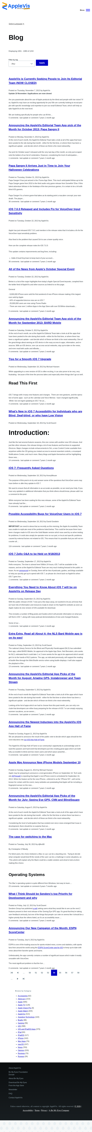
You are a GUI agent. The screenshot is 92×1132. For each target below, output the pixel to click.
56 (67, 973)
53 (49, 973)
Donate (11, 1075)
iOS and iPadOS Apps (27, 1029)
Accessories (23, 996)
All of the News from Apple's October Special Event (41, 269)
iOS (19, 1026)
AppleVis (21, 1014)
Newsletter (13, 1089)
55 (61, 973)
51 (37, 973)
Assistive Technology (26, 1017)
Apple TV (21, 1005)
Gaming (21, 1023)
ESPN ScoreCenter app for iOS (50, 948)
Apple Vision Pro (24, 1008)
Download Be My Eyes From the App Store (18, 1084)
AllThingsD (16, 776)
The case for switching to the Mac (30, 836)
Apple (20, 1002)
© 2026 (77, 1106)
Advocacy (22, 999)
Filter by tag (13, 60)
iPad (20, 1032)
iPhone (21, 1038)
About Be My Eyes (16, 1078)
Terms (37, 1110)
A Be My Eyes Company (59, 1110)
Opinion (21, 1050)
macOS (21, 1044)
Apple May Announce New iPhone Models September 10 (45, 762)
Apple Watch (23, 1011)
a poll (35, 908)
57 (73, 973)
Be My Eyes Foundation (18, 1072)
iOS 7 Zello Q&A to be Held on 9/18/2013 (34, 553)
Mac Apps (22, 1041)
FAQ (10, 1094)
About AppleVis (15, 1068)
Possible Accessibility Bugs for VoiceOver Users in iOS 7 (45, 513)
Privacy (44, 1110)
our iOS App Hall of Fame (34, 740)
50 (31, 973)
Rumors (21, 1056)
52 (43, 973)
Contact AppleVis (15, 1098)
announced (23, 570)
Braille (20, 1020)
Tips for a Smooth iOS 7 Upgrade (30, 359)
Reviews (21, 1053)
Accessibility (28, 1110)
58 (79, 973)
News (20, 1047)
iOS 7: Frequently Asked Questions (31, 467)
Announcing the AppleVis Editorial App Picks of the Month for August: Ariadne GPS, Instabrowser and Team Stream (45, 678)
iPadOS (21, 1035)
